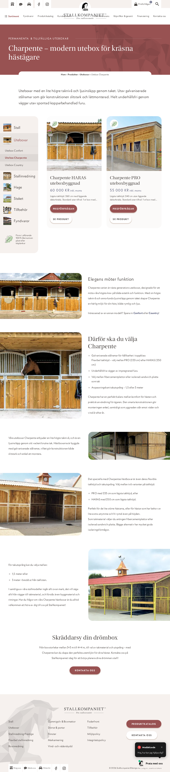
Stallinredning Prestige (21, 734)
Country (153, 313)
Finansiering (143, 16)
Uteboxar (84, 74)
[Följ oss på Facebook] (39, 4)
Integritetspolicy (96, 740)
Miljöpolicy (93, 734)
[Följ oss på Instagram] (47, 4)
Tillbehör (92, 727)
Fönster (52, 734)
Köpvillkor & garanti (123, 16)
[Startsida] (85, 7)
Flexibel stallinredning (20, 740)
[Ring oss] (12, 4)
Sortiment (13, 16)
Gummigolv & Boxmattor (62, 721)
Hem (63, 74)
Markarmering (55, 740)
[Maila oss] (21, 4)
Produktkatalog (45, 16)
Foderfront (93, 721)
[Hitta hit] (29, 4)
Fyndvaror (28, 16)
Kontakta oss (159, 16)
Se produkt (61, 219)
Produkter (73, 74)
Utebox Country (14, 165)
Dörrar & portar (56, 727)
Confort (138, 313)
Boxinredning (15, 746)
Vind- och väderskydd (60, 746)
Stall (10, 721)
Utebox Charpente (16, 157)
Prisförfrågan (63, 208)
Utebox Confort (14, 150)
